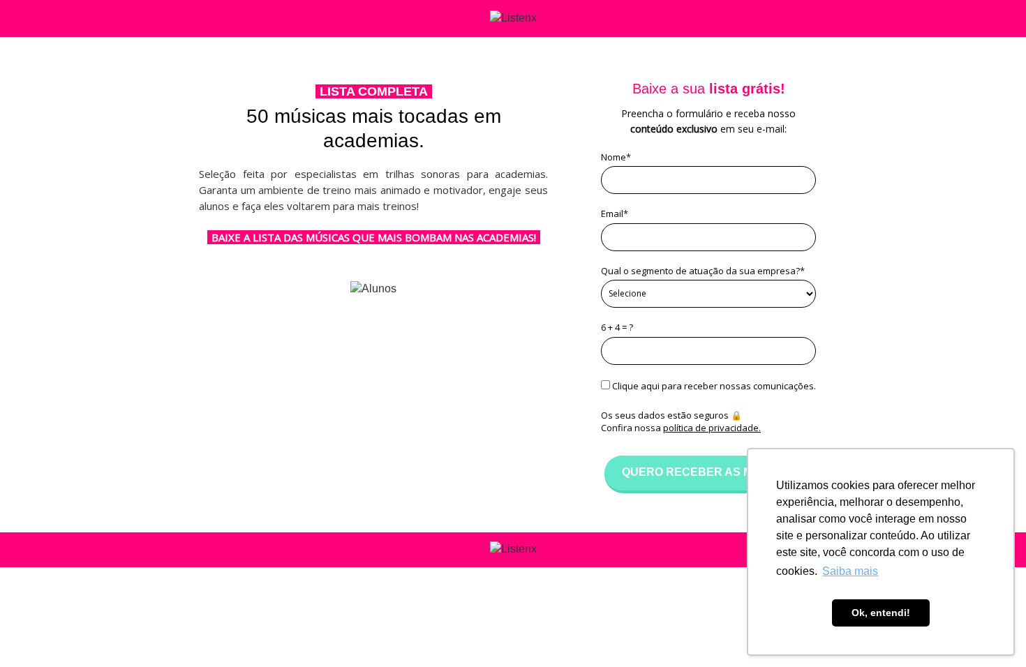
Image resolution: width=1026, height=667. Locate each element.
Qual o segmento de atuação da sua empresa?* (703, 270)
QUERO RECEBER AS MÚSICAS (709, 472)
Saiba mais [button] (850, 571)
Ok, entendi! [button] (881, 612)
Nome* (616, 157)
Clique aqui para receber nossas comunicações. (713, 385)
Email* (614, 213)
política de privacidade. (712, 427)
